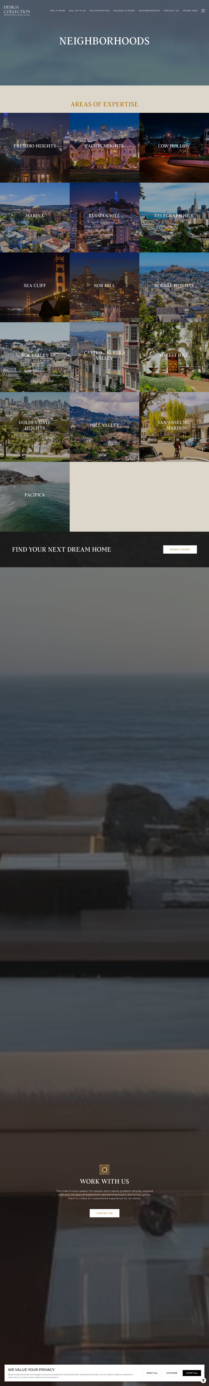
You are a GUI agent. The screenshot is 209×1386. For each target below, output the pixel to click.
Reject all (152, 1373)
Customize (171, 1373)
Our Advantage (99, 10)
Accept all (191, 1373)
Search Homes (180, 549)
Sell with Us (77, 10)
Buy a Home (57, 10)
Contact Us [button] (105, 1213)
